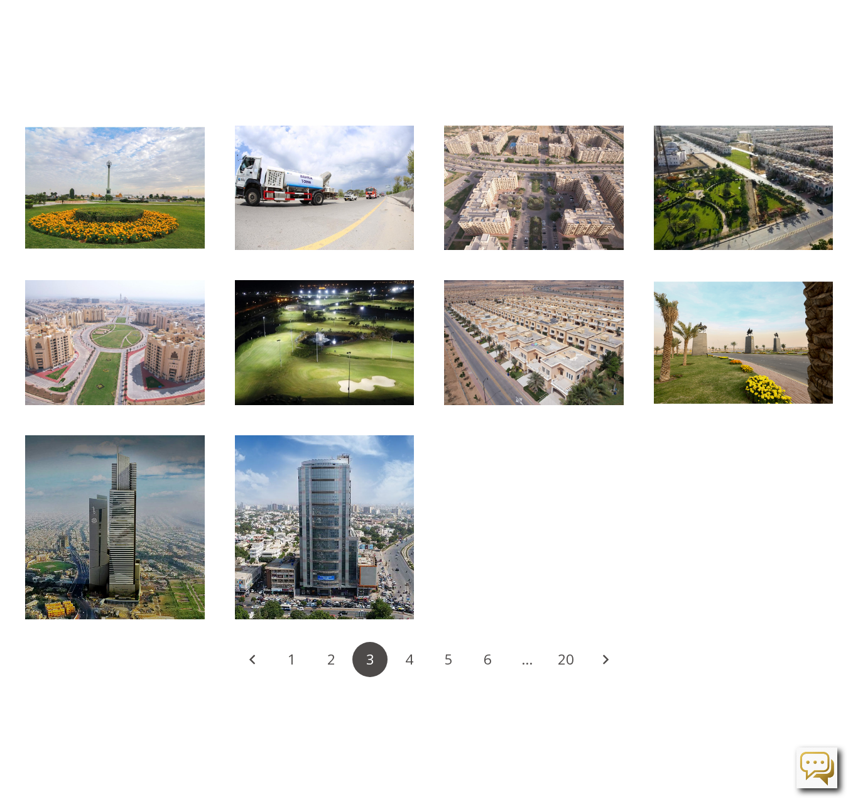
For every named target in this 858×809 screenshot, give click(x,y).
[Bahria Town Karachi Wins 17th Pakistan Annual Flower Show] (115, 188)
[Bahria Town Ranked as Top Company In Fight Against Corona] (325, 188)
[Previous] (252, 659)
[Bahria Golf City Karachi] (325, 342)
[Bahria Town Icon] (115, 527)
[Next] (605, 659)
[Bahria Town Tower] (325, 527)
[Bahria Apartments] (534, 188)
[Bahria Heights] (115, 342)
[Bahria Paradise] (744, 342)
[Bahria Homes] (744, 188)
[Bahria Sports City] (534, 342)
